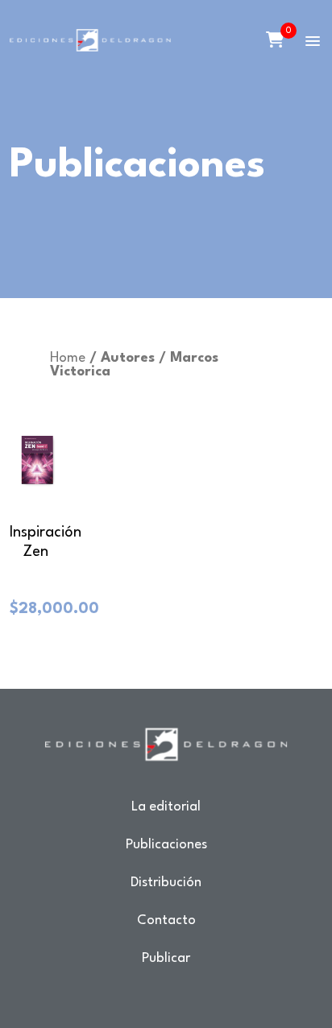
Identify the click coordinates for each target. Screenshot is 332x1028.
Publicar (166, 958)
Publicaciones (166, 845)
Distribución (166, 882)
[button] (312, 42)
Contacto (166, 920)
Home (67, 358)
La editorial (166, 807)
